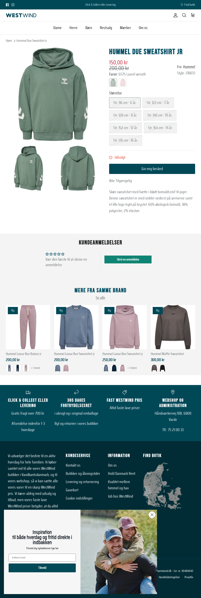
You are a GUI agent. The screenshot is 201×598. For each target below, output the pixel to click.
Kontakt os (73, 465)
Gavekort (72, 490)
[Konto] (175, 15)
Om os (143, 28)
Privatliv (189, 577)
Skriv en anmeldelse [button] (128, 259)
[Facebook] (7, 4)
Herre (73, 28)
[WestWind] (21, 15)
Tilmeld (42, 567)
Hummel (189, 67)
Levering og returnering (82, 482)
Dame (57, 28)
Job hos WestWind (120, 496)
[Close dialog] (152, 514)
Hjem (9, 40)
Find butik (189, 4)
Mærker (125, 28)
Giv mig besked (152, 169)
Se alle (100, 298)
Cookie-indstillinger (79, 498)
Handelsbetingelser (169, 577)
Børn (88, 28)
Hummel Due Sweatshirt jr (31, 40)
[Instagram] (12, 4)
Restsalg (106, 28)
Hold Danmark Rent (121, 474)
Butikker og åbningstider (83, 474)
